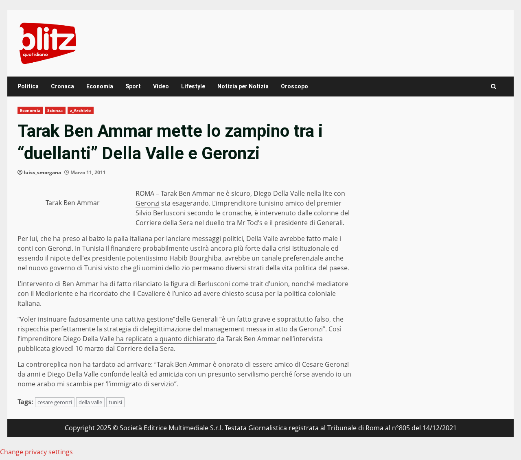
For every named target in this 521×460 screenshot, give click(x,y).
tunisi (115, 402)
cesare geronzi (54, 402)
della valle (90, 402)
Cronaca (62, 86)
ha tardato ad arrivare (116, 364)
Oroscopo (294, 86)
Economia (99, 86)
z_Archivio (80, 110)
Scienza (55, 110)
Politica (28, 86)
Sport (133, 86)
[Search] (493, 86)
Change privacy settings (36, 451)
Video (161, 86)
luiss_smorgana (42, 172)
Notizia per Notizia (243, 86)
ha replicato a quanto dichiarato (165, 338)
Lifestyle (193, 86)
